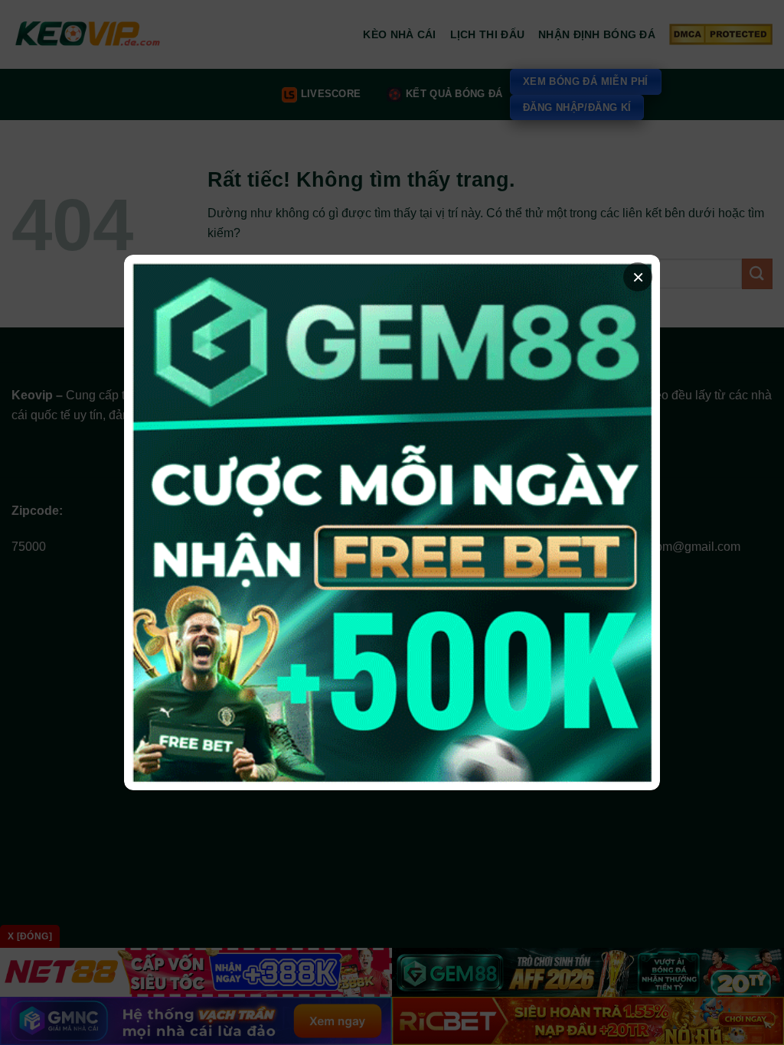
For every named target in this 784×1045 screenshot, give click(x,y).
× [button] (638, 276)
